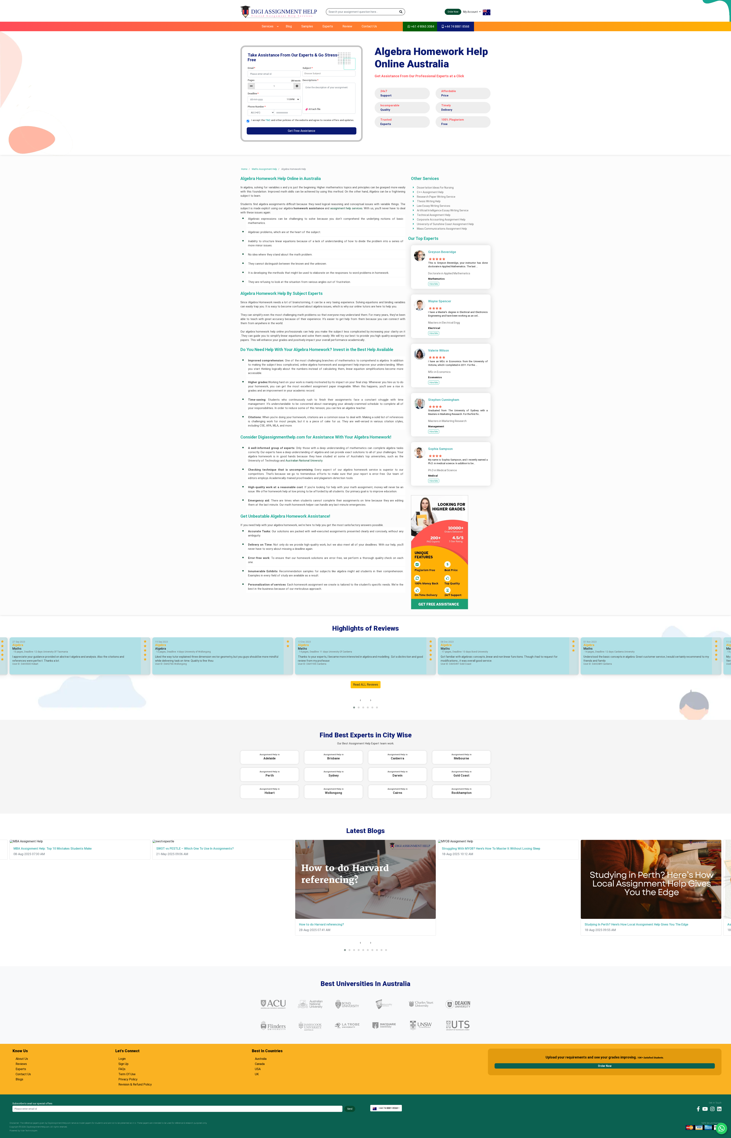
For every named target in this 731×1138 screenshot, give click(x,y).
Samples (307, 26)
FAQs (121, 1068)
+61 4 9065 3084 (422, 26)
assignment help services (346, 208)
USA (258, 1068)
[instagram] (711, 1109)
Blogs (19, 1079)
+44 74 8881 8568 (456, 26)
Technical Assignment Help (433, 214)
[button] (401, 11)
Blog (289, 26)
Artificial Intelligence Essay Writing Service (442, 210)
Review (347, 26)
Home (244, 169)
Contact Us (369, 26)
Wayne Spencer (439, 301)
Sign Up (123, 1063)
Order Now (604, 1065)
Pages (274, 80)
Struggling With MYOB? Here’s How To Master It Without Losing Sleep (491, 848)
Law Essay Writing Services (433, 205)
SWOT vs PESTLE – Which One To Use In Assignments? (195, 848)
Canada (260, 1063)
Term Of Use (127, 1073)
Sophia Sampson (440, 449)
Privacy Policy (127, 1079)
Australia (261, 1058)
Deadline (253, 93)
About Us (22, 1058)
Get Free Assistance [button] (301, 131)
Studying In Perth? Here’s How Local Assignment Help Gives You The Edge (636, 924)
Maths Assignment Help (264, 169)
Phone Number (257, 107)
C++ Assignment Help (430, 192)
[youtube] (704, 1109)
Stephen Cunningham (443, 400)
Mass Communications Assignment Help (442, 228)
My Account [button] (470, 11)
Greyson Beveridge (442, 252)
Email (251, 68)
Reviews (21, 1063)
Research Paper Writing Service (436, 196)
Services (267, 26)
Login (122, 1058)
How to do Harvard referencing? (321, 924)
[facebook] (697, 1109)
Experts (327, 26)
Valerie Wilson (438, 350)
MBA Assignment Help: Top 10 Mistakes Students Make (53, 848)
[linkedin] (718, 1109)
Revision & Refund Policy (135, 1084)
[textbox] (274, 74)
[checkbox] (248, 121)
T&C (268, 120)
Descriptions (310, 80)
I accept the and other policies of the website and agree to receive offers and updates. (302, 120)
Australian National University (304, 460)
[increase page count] (297, 86)
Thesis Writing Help (429, 201)
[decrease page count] (251, 86)
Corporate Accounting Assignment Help (441, 219)
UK (257, 1073)
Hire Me (433, 284)
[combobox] (328, 73)
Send (349, 1109)
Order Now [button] (453, 11)
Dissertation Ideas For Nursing (435, 187)
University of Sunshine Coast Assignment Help (445, 224)
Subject (307, 68)
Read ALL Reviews (365, 684)
